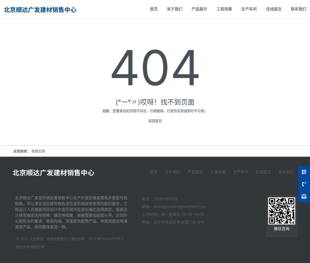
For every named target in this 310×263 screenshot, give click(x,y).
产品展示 (199, 9)
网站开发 (23, 247)
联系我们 (298, 9)
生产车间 (249, 9)
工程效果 (224, 9)
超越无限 (38, 151)
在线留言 (274, 9)
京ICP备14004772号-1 (106, 239)
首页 (154, 9)
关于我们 (174, 9)
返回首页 (155, 121)
